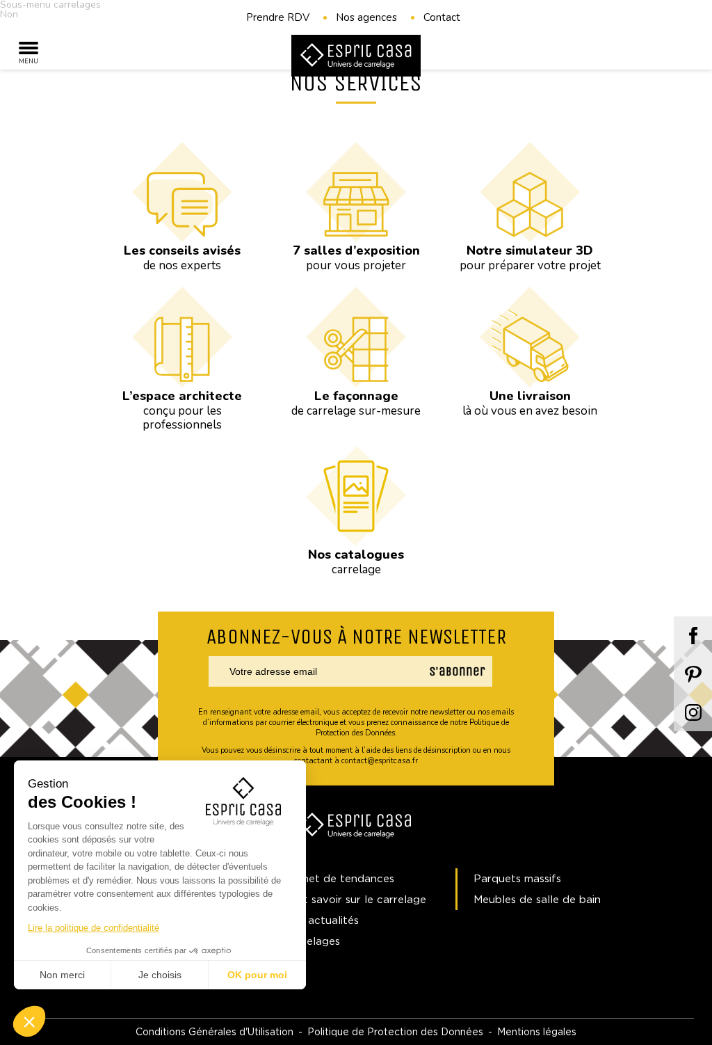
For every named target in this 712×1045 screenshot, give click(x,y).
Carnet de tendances (339, 878)
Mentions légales (536, 1031)
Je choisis (159, 974)
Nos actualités (321, 920)
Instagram (693, 712)
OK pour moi (257, 974)
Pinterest (693, 674)
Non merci (62, 974)
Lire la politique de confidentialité (93, 928)
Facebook (693, 635)
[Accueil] (356, 57)
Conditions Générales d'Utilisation (214, 1031)
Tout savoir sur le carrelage (355, 899)
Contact (441, 17)
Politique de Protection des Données (395, 1031)
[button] (29, 1021)
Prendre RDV (277, 17)
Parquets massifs (517, 878)
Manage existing (458, 691)
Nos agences (366, 17)
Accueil (47, 106)
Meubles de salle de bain (537, 899)
